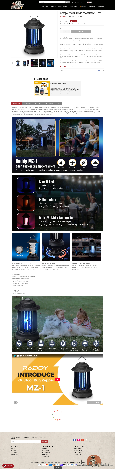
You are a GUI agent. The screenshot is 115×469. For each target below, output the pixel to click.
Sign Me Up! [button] (69, 24)
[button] (74, 9)
